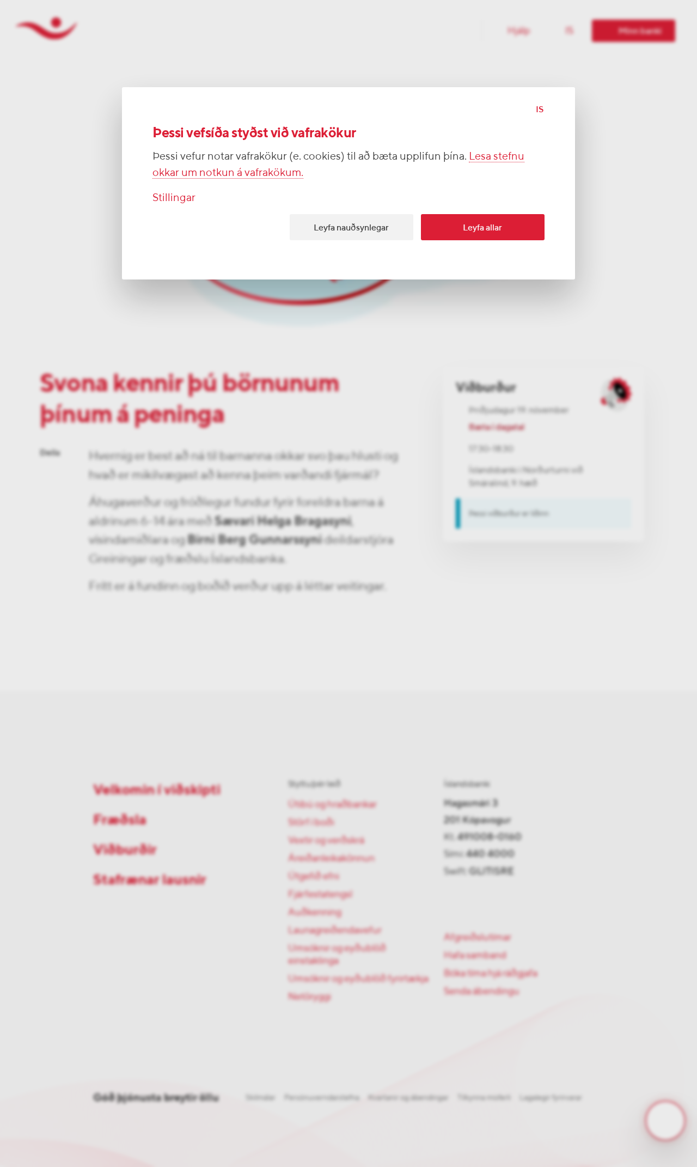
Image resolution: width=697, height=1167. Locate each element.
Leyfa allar (482, 227)
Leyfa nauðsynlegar (351, 227)
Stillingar (173, 197)
